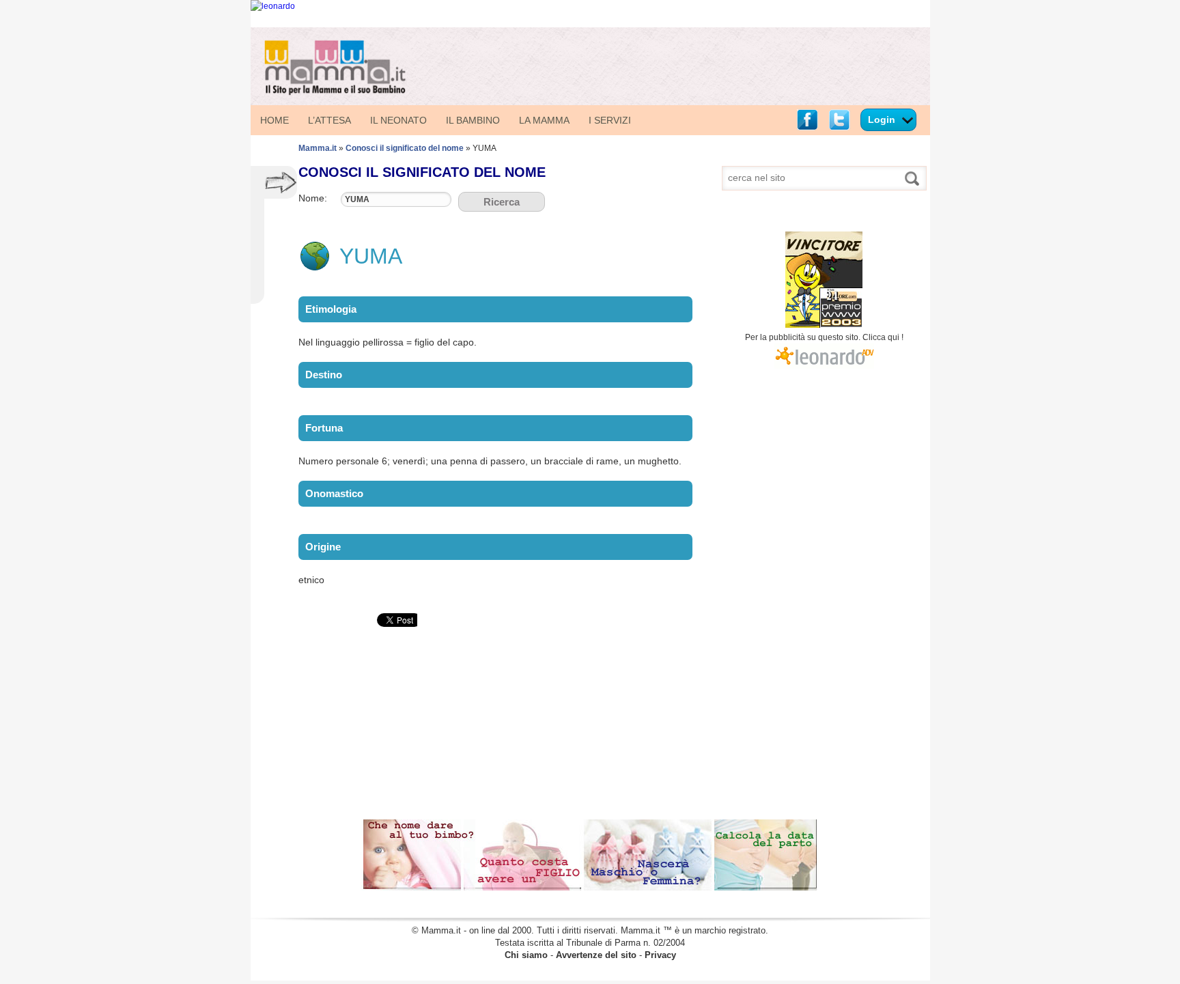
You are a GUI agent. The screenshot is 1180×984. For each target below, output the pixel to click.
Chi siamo (526, 955)
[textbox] (396, 199)
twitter (839, 120)
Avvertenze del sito (596, 955)
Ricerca (501, 202)
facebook (807, 120)
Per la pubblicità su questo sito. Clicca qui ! (824, 337)
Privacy (660, 955)
